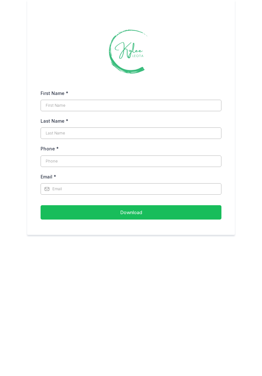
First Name (54, 93)
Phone (50, 148)
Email (48, 176)
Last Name (54, 121)
